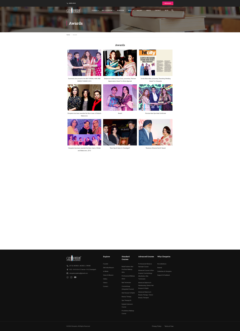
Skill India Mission (108, 267)
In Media (105, 271)
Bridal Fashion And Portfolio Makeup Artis (127, 269)
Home (68, 34)
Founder (105, 264)
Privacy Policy (156, 326)
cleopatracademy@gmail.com (78, 273)
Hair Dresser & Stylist (128, 293)
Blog (166, 10)
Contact (158, 10)
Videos (148, 10)
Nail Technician (126, 282)
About (130, 10)
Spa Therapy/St (126, 300)
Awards (159, 267)
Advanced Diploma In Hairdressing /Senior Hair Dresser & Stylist (146, 285)
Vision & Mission (108, 275)
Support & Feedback (163, 275)
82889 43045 (72, 3)
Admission (120, 10)
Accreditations (161, 264)
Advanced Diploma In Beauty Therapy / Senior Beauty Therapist (145, 295)
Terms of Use (169, 326)
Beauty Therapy (126, 296)
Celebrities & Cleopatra (164, 271)
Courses (95, 10)
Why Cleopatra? (107, 10)
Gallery (139, 10)
